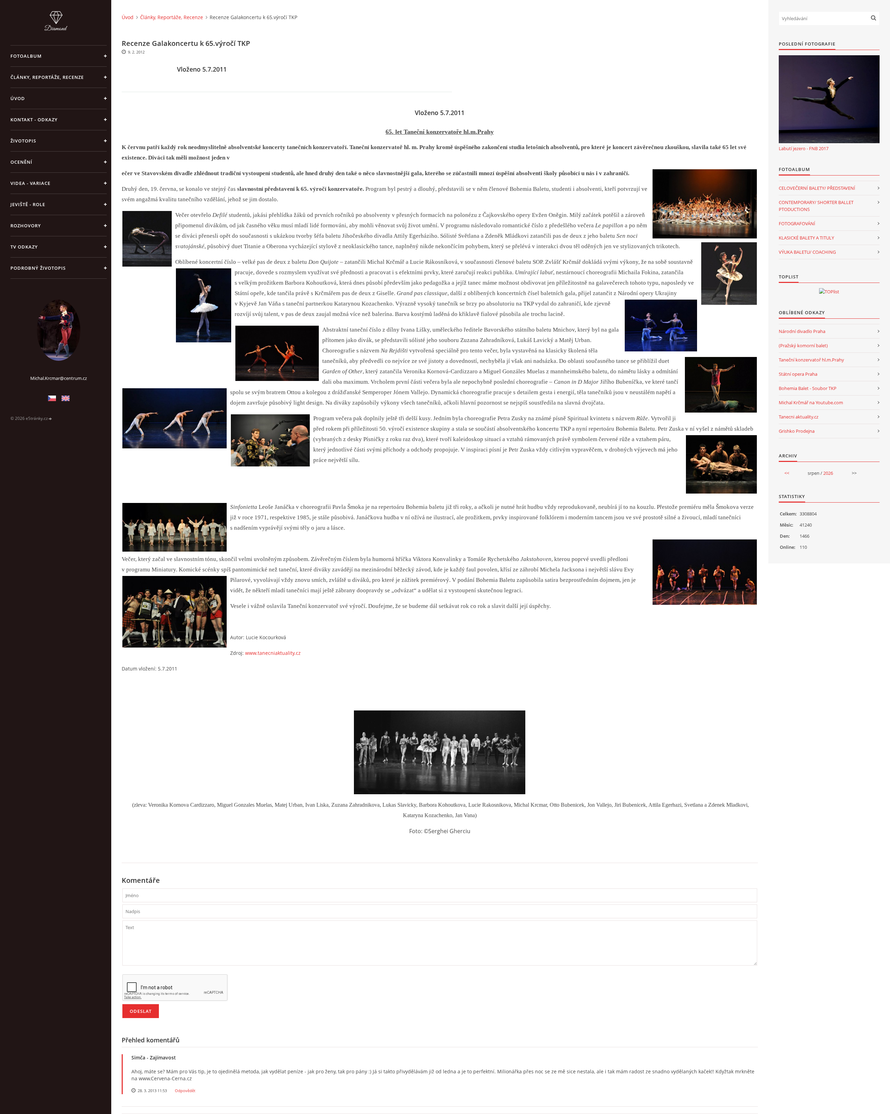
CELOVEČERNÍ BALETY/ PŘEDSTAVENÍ (817, 188)
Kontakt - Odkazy (34, 119)
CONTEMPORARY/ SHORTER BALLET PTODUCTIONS (816, 205)
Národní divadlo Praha (802, 331)
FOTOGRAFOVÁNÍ (797, 223)
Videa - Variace (30, 183)
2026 (828, 473)
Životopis (23, 141)
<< (786, 473)
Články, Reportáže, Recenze (47, 77)
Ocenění (21, 162)
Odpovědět (185, 1090)
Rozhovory (25, 225)
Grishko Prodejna (797, 431)
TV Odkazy (24, 247)
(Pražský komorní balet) (803, 345)
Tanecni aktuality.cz (798, 417)
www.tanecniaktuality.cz (273, 653)
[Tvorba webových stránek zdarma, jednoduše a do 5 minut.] (50, 419)
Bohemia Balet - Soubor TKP (807, 388)
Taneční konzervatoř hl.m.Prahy (811, 360)
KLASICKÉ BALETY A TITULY (806, 238)
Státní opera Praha (798, 374)
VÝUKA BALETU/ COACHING (807, 252)
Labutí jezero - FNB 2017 (803, 148)
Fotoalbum (26, 56)
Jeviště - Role (27, 204)
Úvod (17, 98)
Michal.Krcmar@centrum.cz (58, 378)
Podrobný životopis (38, 268)
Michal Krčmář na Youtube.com (811, 402)
